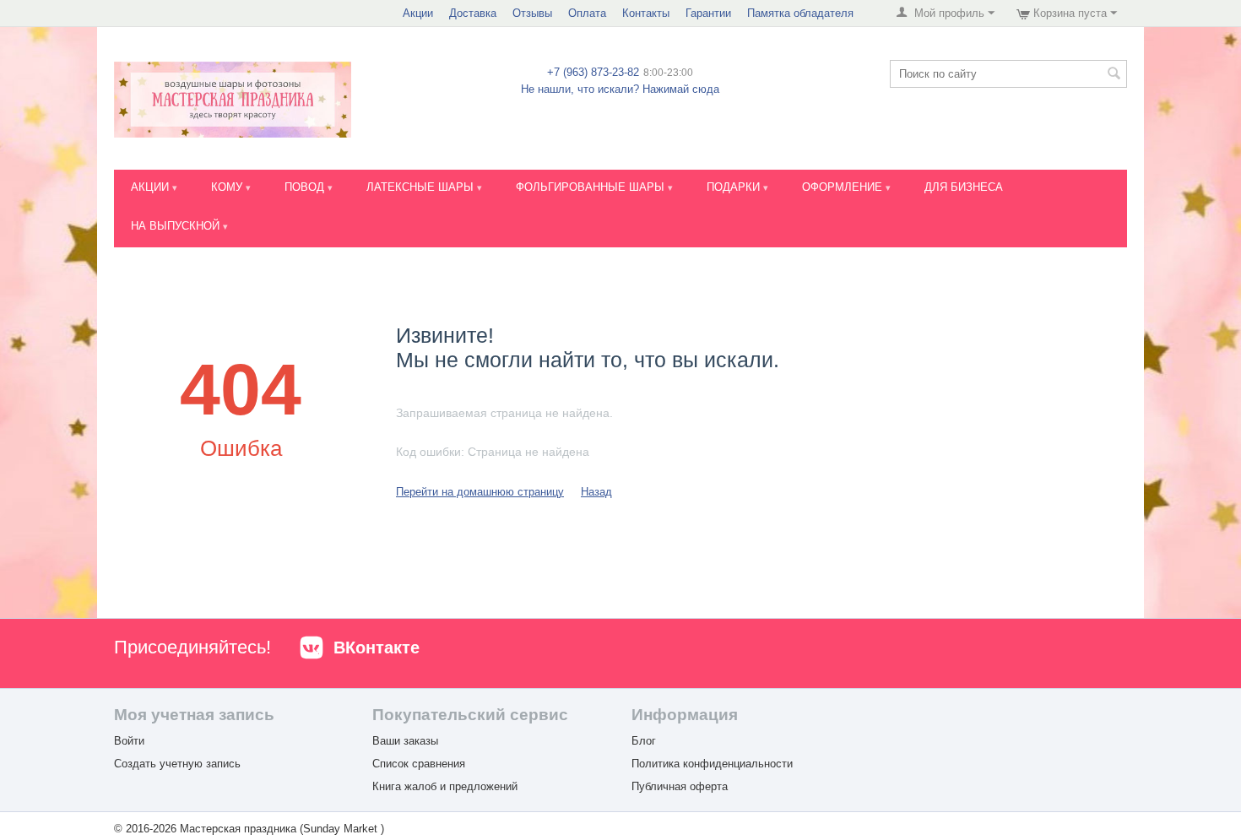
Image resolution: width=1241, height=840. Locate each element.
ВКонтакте (376, 647)
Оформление (844, 187)
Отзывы (532, 13)
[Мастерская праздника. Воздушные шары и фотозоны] (232, 99)
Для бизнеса (963, 187)
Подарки (735, 187)
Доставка (472, 13)
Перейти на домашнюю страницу (480, 491)
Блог (643, 740)
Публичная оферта (679, 786)
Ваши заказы (405, 740)
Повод (306, 187)
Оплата (587, 13)
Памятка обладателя (800, 13)
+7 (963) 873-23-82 (593, 72)
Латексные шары (421, 187)
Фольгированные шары (592, 187)
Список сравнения (418, 763)
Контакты (645, 13)
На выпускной (177, 225)
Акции (418, 13)
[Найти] (1114, 75)
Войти (129, 740)
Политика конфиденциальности (712, 763)
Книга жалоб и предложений (445, 786)
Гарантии (708, 13)
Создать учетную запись (177, 763)
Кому (228, 187)
